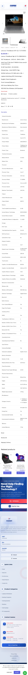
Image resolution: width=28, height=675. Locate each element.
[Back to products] (24, 47)
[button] (2, 23)
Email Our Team (15, 506)
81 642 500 (21, 638)
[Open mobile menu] (2, 6)
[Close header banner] (26, 1)
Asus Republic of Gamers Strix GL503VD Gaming (7, 466)
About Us (4, 572)
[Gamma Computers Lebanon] (9, 520)
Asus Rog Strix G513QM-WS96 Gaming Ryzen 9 (20, 466)
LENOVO (3, 103)
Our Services (5, 576)
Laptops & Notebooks (7, 593)
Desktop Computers (6, 597)
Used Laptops (5, 607)
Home (2, 47)
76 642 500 (15, 638)
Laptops (7, 47)
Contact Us (4, 583)
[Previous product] (22, 47)
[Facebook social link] (5, 106)
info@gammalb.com (11, 633)
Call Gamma (16, 501)
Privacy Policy (14, 654)
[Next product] (26, 47)
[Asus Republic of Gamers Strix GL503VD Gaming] (7, 458)
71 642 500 (9, 638)
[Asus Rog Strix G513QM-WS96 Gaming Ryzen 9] (20, 458)
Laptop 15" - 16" (14, 47)
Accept (17, 672)
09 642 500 (9, 640)
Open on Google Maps (13, 645)
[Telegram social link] (12, 106)
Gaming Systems (6, 600)
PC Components (6, 611)
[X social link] (7, 106)
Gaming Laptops (10, 98)
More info (9, 672)
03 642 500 (15, 640)
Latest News (14, 660)
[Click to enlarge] (3, 33)
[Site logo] (14, 6)
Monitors (4, 604)
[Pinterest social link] (9, 106)
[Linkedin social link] (10, 106)
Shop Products (5, 579)
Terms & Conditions (14, 656)
